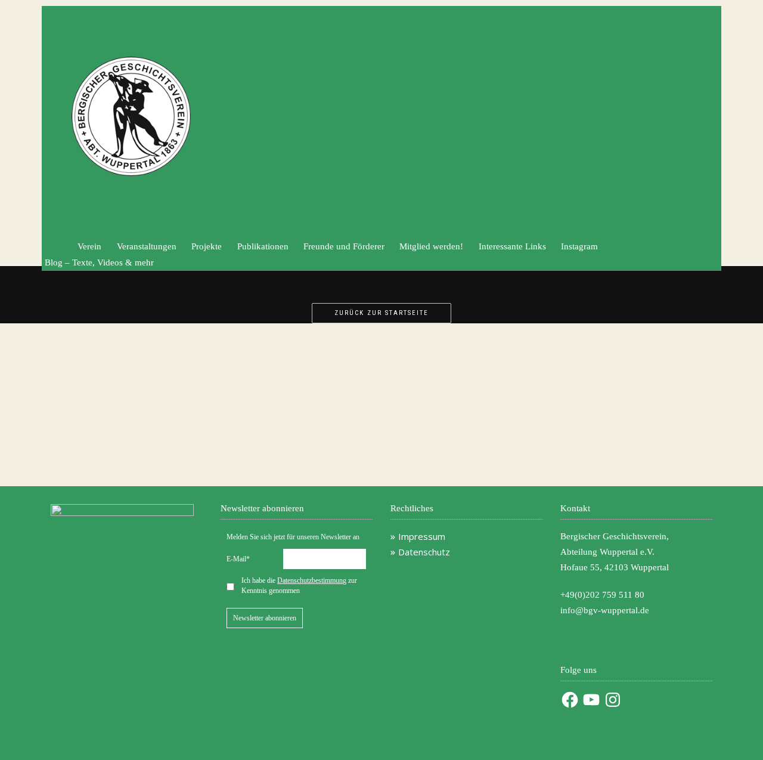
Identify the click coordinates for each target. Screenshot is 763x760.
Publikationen (263, 246)
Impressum (421, 536)
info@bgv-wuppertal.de (604, 610)
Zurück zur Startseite (381, 313)
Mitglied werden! (431, 246)
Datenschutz (424, 552)
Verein (89, 246)
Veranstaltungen (146, 246)
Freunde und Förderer (343, 246)
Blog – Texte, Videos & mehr (99, 262)
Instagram (579, 246)
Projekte (206, 246)
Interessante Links (512, 246)
